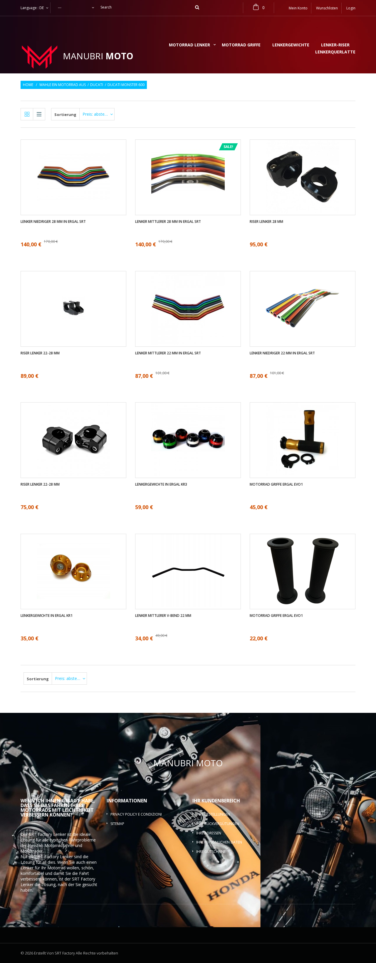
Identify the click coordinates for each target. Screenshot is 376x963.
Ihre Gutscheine (211, 851)
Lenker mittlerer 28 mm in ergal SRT (168, 221)
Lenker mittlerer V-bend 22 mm (163, 615)
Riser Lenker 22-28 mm (40, 353)
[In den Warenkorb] (73, 457)
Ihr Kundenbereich (216, 800)
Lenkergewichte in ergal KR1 (47, 615)
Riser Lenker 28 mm (266, 221)
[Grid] (27, 114)
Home (28, 85)
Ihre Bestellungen (213, 814)
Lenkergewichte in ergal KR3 (161, 484)
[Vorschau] (79, 195)
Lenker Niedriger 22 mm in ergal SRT (282, 353)
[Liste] (39, 114)
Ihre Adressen (208, 833)
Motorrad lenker (189, 45)
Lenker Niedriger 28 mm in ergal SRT (53, 221)
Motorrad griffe (241, 45)
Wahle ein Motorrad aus (62, 85)
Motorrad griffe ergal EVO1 (276, 484)
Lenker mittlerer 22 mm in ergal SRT (168, 353)
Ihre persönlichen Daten (219, 842)
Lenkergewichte (290, 45)
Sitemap (117, 823)
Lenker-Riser (335, 45)
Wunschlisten (327, 8)
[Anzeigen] (68, 159)
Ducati (96, 85)
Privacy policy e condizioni (136, 814)
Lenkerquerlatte (335, 52)
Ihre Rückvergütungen (217, 823)
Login (350, 8)
